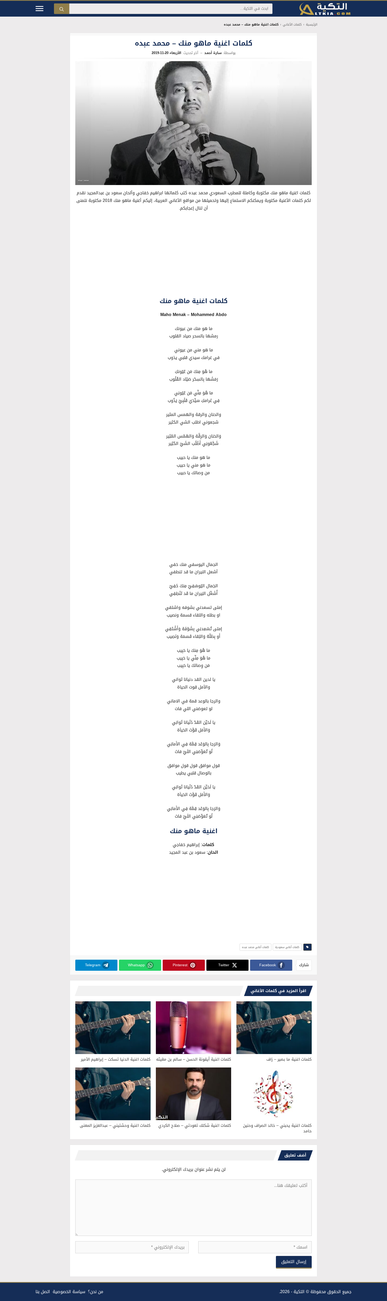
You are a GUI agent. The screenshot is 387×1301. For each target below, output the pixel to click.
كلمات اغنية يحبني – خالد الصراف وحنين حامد (277, 1128)
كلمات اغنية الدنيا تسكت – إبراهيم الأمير (116, 1059)
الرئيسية (311, 24)
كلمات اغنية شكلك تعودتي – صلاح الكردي (194, 1125)
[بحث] (61, 8)
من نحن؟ (95, 1292)
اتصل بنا (43, 1292)
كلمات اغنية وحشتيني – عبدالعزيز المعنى (115, 1125)
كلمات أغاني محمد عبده (255, 947)
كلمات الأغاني (292, 24)
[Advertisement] (193, 255)
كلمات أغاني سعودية (287, 947)
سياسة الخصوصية (69, 1292)
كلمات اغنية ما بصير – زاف (289, 1059)
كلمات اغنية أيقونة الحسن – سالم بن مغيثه (193, 1059)
